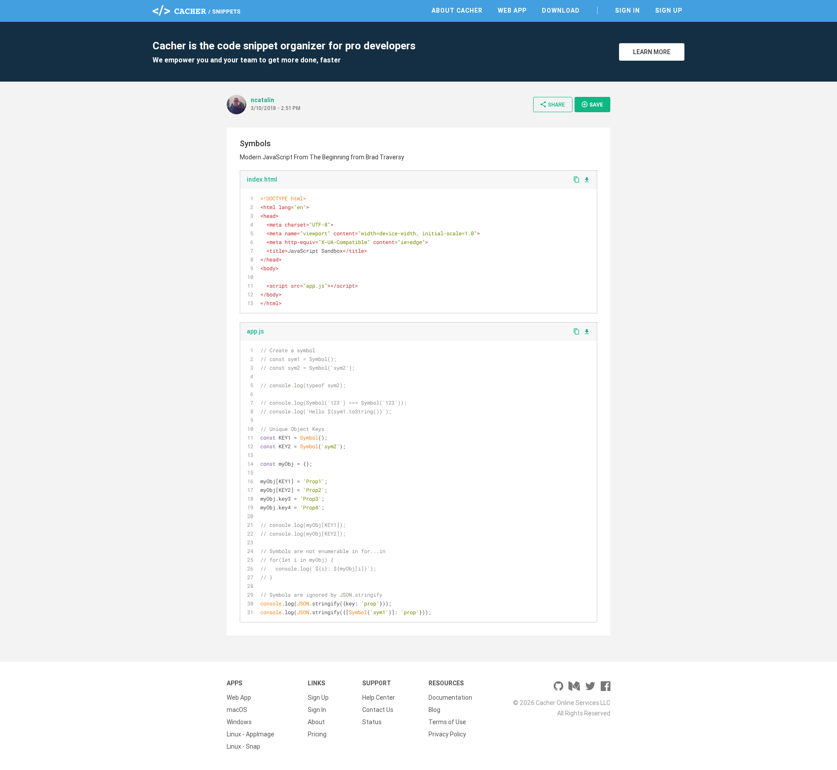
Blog (434, 710)
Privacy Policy (447, 734)
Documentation (450, 697)
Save (592, 104)
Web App (512, 10)
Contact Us (377, 710)
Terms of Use (447, 722)
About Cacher (457, 10)
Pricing (317, 734)
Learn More (651, 52)
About (316, 722)
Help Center (378, 697)
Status (371, 722)
